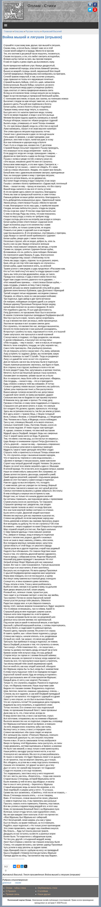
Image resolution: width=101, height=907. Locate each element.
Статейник (43, 891)
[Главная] (14, 11)
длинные (6, 883)
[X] (25, 866)
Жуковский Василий (52, 31)
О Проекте (11, 891)
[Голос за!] (5, 870)
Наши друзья (44, 894)
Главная (8, 31)
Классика (18, 31)
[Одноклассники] (18, 866)
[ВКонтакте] (14, 866)
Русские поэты (33, 31)
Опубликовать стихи (47, 888)
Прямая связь (12, 894)
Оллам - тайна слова (16, 888)
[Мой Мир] (22, 866)
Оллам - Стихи (41, 5)
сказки (18, 883)
